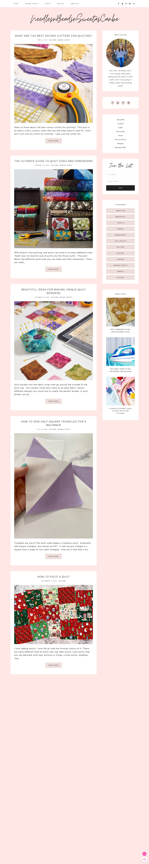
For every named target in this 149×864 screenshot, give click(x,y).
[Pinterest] (123, 103)
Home (120, 136)
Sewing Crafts (63, 40)
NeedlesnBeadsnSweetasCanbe (74, 19)
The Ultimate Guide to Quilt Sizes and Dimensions (53, 161)
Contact (120, 124)
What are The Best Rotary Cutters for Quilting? (53, 35)
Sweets (120, 271)
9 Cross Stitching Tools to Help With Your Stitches (120, 411)
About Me (120, 120)
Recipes (120, 144)
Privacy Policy (120, 140)
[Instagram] (128, 103)
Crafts (120, 128)
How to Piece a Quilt (53, 576)
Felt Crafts (120, 132)
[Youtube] (117, 103)
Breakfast (120, 217)
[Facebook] (112, 103)
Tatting (120, 277)
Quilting (52, 40)
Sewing (120, 259)
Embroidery (120, 235)
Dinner (120, 229)
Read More (54, 141)
